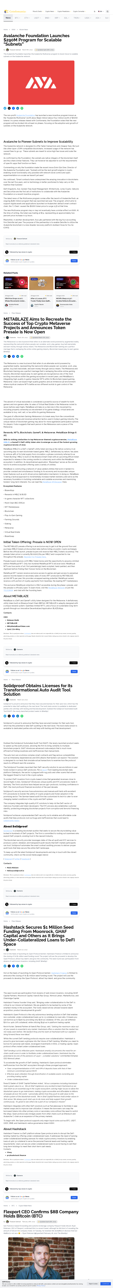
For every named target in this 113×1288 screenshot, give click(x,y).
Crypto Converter (78, 11)
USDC (87, 18)
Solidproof (8, 831)
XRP (56, 18)
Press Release (16, 313)
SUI (106, 18)
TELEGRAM (8, 590)
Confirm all (105, 1283)
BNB (47, 18)
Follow (74, 260)
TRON (76, 18)
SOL (66, 18)
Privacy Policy (41, 1285)
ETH (26, 18)
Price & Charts (37, 11)
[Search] (107, 11)
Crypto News (49, 11)
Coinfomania (27, 633)
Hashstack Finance (59, 973)
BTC (17, 18)
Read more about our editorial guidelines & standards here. (23, 244)
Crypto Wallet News (25, 1206)
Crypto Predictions (63, 11)
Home (6, 29)
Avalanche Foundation (25, 115)
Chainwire (20, 649)
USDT (36, 18)
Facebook (25, 859)
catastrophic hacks (11, 821)
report (44, 770)
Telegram (8, 859)
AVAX (13, 29)
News (8, 18)
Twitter (17, 859)
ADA (97, 18)
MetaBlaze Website (56, 588)
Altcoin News (23, 29)
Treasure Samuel (22, 238)
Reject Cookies (93, 1283)
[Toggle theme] (94, 11)
